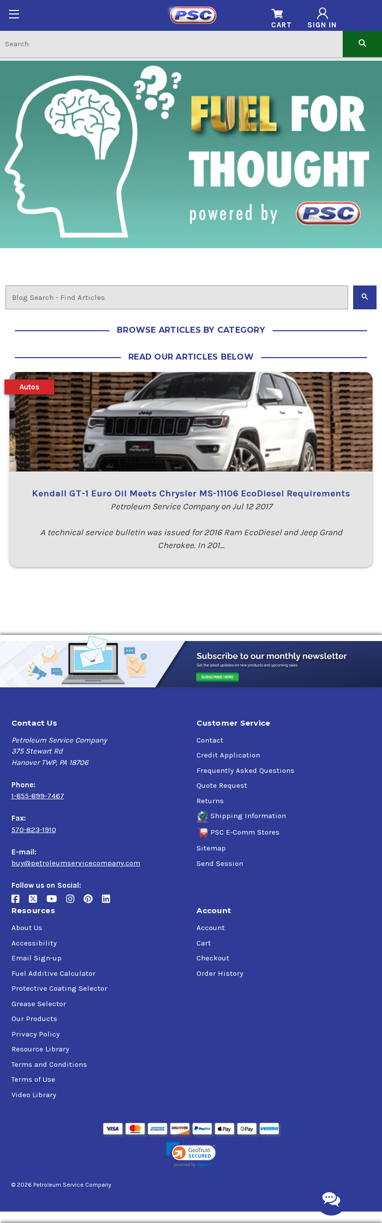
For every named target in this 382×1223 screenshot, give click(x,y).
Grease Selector (38, 1003)
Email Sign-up (36, 957)
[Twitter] (37, 903)
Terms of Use (33, 1079)
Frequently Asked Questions (245, 770)
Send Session (219, 863)
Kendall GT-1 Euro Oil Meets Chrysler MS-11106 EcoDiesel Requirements (191, 493)
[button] (191, 1154)
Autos (29, 386)
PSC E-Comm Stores (245, 832)
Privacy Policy (35, 1034)
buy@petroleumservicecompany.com (75, 862)
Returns (210, 800)
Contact (209, 740)
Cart (203, 943)
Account (210, 927)
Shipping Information (248, 815)
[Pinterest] (93, 903)
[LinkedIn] (109, 903)
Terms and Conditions (49, 1064)
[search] (362, 43)
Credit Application (228, 755)
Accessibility (34, 943)
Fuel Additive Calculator (53, 973)
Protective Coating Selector (59, 988)
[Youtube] (56, 903)
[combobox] (171, 43)
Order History (219, 973)
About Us (26, 927)
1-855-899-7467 (37, 795)
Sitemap (211, 848)
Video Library (33, 1094)
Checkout (212, 957)
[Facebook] (20, 903)
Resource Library (40, 1048)
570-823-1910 (33, 829)
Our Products (34, 1018)
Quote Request (221, 785)
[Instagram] (75, 903)
